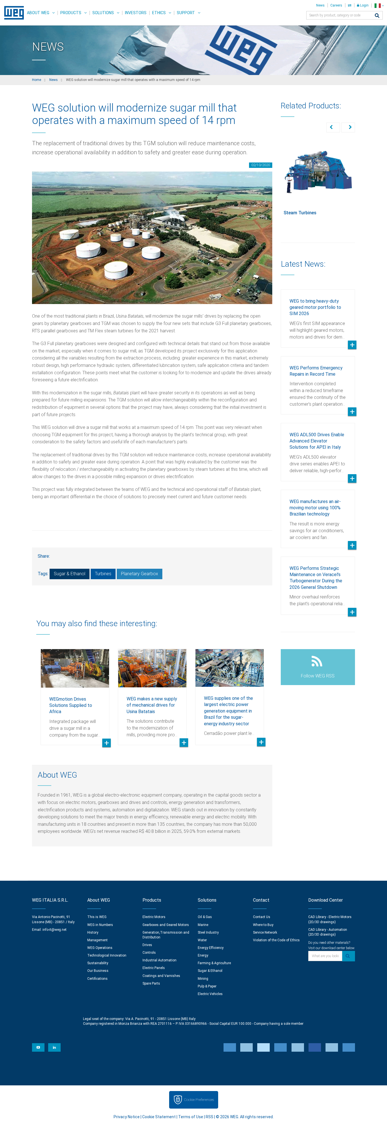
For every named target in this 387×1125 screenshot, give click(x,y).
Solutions (103, 12)
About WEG (38, 12)
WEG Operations (99, 948)
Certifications (97, 979)
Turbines (103, 573)
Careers (336, 5)
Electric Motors (154, 917)
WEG (12, 12)
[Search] (377, 16)
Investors (135, 12)
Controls (149, 953)
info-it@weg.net (54, 930)
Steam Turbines (300, 212)
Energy (203, 955)
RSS (209, 1117)
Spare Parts (151, 983)
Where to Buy (263, 925)
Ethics (159, 12)
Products (70, 12)
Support (186, 12)
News (320, 5)
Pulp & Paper (207, 986)
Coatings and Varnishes (161, 976)
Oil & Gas (205, 917)
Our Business (98, 971)
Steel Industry (208, 932)
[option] (75, 692)
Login (364, 5)
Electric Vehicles (210, 994)
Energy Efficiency (211, 948)
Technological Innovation (106, 955)
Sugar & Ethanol (69, 573)
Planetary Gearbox (139, 573)
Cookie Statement (159, 1117)
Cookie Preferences (199, 1100)
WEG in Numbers (100, 925)
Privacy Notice (127, 1117)
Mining (203, 979)
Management (97, 940)
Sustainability (97, 963)
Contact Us (261, 917)
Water (202, 940)
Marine (203, 925)
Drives (147, 945)
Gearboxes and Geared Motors (166, 925)
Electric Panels (154, 968)
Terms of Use (190, 1117)
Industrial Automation (160, 960)
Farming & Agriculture (214, 963)
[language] (379, 5)
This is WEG (97, 917)
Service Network (265, 932)
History (92, 932)
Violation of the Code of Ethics (276, 940)
